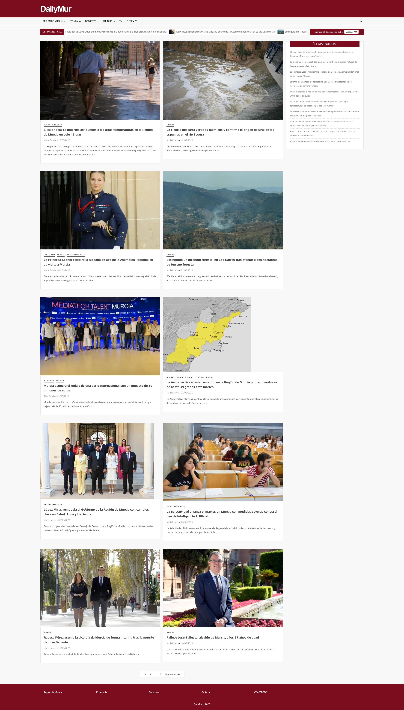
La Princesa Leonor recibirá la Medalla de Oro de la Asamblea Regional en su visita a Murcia (174, 31)
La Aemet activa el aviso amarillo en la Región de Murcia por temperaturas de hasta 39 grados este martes (319, 103)
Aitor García (49, 396)
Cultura (107, 21)
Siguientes (170, 674)
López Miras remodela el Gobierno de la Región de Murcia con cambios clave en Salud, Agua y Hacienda (324, 113)
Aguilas (170, 377)
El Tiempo (132, 21)
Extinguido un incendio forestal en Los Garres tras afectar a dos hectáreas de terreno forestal (283, 31)
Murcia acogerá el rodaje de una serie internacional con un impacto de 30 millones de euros (324, 93)
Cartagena (49, 254)
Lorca (179, 377)
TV (120, 21)
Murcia (170, 125)
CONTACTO (260, 692)
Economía (75, 21)
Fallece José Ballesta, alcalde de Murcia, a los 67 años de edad (212, 637)
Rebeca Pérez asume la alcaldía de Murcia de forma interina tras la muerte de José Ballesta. (322, 133)
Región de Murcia (52, 21)
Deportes (90, 21)
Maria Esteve (50, 140)
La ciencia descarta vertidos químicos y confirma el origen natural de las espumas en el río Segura (323, 63)
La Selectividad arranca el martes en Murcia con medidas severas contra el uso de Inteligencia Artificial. (321, 123)
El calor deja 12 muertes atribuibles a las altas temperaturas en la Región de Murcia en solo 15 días (321, 53)
